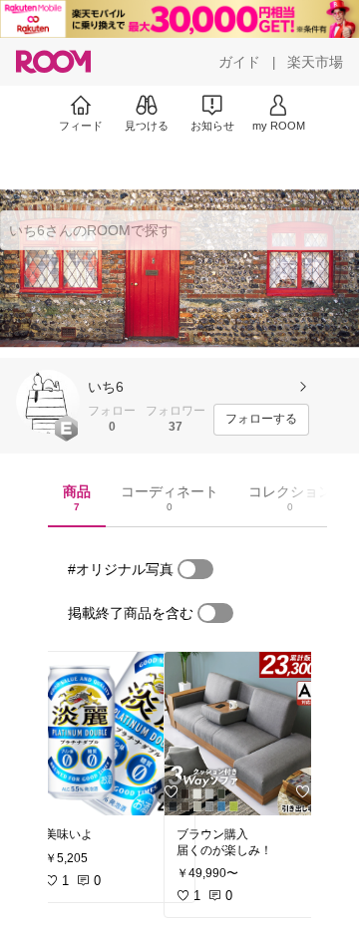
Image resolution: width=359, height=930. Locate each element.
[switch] (195, 569)
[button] (48, 402)
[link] (113, 733)
